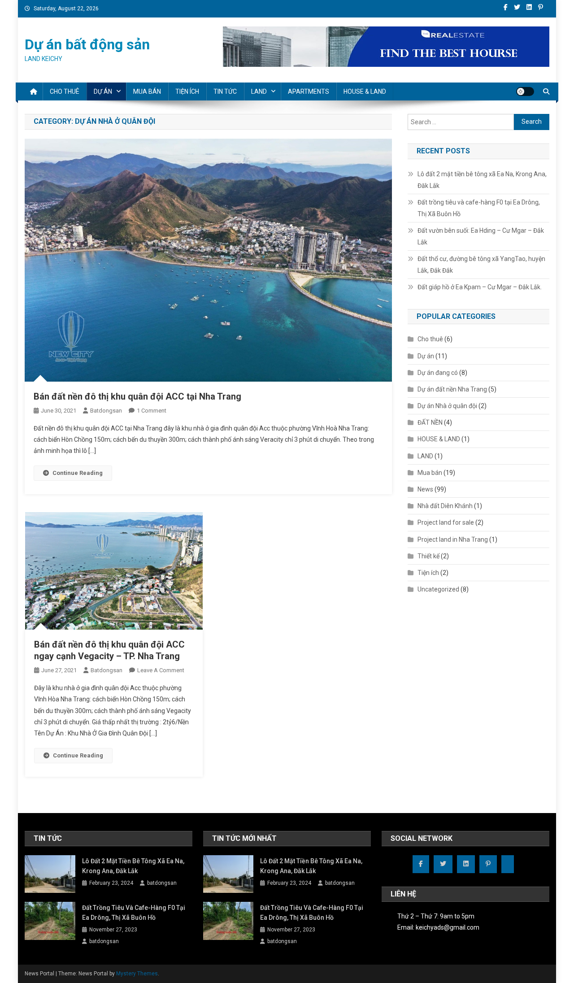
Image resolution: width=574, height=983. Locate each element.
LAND (259, 91)
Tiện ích (428, 572)
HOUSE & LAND (365, 91)
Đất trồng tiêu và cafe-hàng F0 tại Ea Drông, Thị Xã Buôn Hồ (478, 208)
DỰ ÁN (103, 91)
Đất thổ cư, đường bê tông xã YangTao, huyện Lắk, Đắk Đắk (481, 264)
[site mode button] (525, 91)
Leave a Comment (160, 670)
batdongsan (106, 410)
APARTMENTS (308, 91)
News (425, 489)
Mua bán (429, 472)
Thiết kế (428, 556)
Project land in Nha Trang (452, 539)
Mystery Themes (137, 973)
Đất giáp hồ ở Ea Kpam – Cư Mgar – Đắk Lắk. (479, 287)
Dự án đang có (437, 372)
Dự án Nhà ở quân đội (447, 405)
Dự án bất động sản (87, 44)
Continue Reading (77, 473)
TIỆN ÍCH (187, 91)
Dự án (425, 356)
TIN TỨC (225, 91)
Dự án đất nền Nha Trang (452, 389)
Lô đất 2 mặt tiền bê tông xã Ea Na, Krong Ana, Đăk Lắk (482, 179)
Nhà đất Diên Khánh (445, 505)
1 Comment (151, 410)
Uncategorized (438, 589)
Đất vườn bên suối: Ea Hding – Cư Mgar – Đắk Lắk (480, 236)
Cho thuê (430, 339)
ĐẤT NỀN (430, 422)
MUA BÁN (147, 91)
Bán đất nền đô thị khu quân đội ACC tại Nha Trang (137, 396)
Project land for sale (445, 522)
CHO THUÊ (64, 91)
